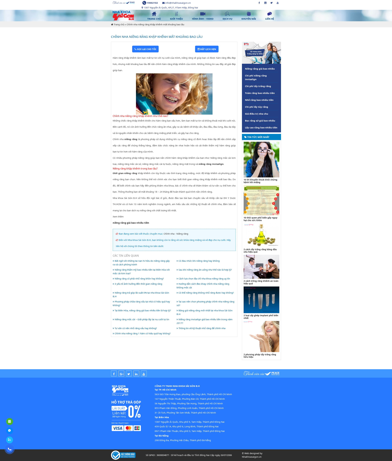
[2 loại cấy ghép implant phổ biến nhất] (261, 299)
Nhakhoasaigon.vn (252, 456)
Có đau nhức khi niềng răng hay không (199, 260)
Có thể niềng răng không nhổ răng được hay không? (206, 292)
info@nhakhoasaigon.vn (178, 2)
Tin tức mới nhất (258, 136)
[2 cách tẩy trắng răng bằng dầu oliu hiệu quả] (261, 234)
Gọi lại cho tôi (146, 49)
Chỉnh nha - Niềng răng (176, 233)
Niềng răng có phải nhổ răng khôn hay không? (139, 278)
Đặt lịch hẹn (208, 49)
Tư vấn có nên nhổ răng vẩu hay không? (135, 328)
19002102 (152, 2)
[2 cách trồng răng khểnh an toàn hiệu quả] (261, 266)
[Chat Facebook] (9, 430)
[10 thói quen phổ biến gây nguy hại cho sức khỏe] (261, 199)
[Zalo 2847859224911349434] (9, 439)
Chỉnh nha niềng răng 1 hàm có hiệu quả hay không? (142, 333)
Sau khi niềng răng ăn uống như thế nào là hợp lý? (205, 269)
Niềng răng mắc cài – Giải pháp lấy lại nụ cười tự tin (141, 319)
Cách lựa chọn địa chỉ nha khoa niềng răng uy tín (204, 278)
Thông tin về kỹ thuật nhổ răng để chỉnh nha (201, 328)
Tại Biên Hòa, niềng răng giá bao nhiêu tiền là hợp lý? (142, 310)
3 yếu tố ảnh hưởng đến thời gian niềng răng (138, 283)
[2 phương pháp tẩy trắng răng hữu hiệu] (261, 336)
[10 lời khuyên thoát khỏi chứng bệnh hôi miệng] (261, 159)
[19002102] (9, 449)
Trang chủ (119, 24)
